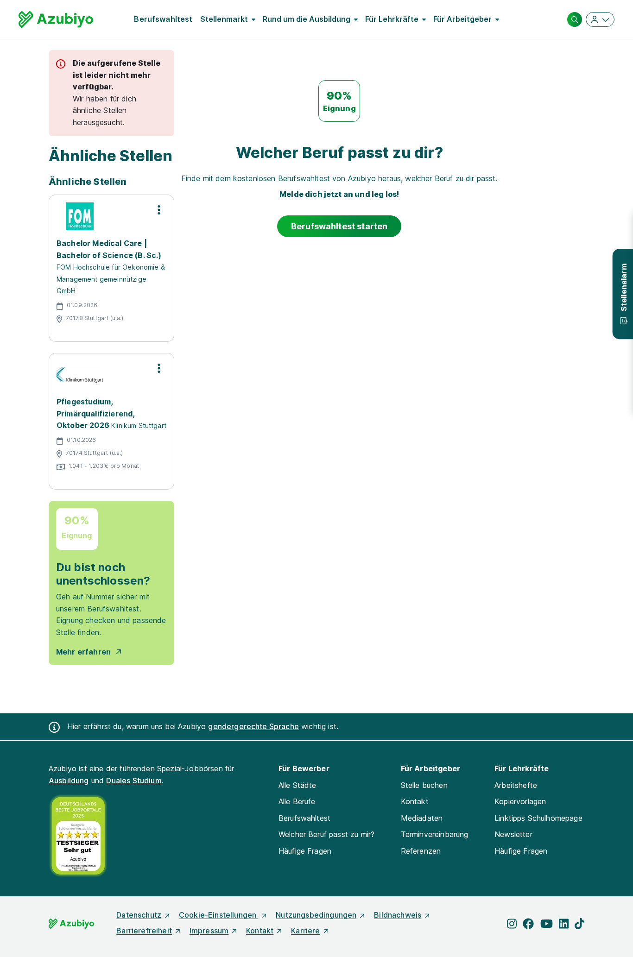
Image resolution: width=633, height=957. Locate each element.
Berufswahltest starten (339, 226)
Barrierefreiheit (144, 930)
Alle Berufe (297, 801)
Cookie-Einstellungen (218, 914)
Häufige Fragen (305, 851)
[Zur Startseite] (56, 19)
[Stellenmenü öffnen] (159, 210)
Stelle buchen (424, 785)
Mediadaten (422, 818)
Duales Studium (133, 780)
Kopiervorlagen (520, 801)
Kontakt (415, 801)
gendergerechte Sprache (253, 726)
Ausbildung (69, 780)
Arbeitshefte (515, 785)
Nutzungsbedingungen (316, 914)
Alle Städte (297, 785)
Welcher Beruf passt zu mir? (326, 834)
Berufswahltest (163, 19)
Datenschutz (138, 914)
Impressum (209, 930)
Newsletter (513, 834)
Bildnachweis (397, 914)
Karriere (305, 930)
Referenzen (421, 851)
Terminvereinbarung (434, 834)
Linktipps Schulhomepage (538, 818)
